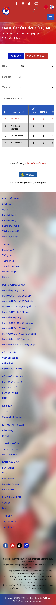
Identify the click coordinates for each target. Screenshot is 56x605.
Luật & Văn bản (11, 497)
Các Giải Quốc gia (10, 358)
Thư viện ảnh (8, 527)
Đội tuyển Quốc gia (13, 285)
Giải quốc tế (7, 363)
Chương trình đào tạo (12, 417)
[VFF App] (36, 4)
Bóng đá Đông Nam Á (12, 382)
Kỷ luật (5, 436)
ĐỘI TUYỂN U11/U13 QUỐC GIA (16, 296)
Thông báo (7, 38)
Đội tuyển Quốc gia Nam (13, 290)
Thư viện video (9, 521)
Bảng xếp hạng (34, 33)
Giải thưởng (7, 430)
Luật (4, 508)
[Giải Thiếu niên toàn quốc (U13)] (3, 33)
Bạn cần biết (8, 468)
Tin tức (9, 33)
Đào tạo (7, 406)
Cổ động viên (8, 479)
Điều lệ (17, 38)
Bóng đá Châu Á (9, 387)
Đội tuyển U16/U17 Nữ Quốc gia (17, 328)
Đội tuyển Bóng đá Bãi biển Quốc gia (19, 344)
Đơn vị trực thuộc (10, 237)
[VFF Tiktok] (29, 4)
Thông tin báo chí (10, 449)
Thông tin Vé (8, 261)
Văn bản (6, 503)
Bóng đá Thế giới (10, 393)
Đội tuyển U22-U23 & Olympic (15, 312)
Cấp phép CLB (8, 277)
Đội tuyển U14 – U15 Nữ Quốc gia (17, 323)
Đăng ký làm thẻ (9, 454)
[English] (52, 7)
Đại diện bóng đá (10, 271)
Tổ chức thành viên (11, 231)
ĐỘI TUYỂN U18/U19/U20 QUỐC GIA (19, 307)
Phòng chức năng (10, 226)
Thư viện (7, 516)
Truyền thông (11, 443)
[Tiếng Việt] (46, 7)
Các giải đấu (9, 352)
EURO (5, 398)
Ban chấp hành (9, 215)
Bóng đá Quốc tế (12, 376)
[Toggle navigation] (50, 17)
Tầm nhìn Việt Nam (11, 266)
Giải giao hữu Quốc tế (12, 369)
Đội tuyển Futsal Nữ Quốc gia (15, 339)
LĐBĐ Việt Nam (10, 198)
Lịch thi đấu (19, 33)
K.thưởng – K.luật (13, 425)
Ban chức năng (9, 220)
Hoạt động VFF (9, 250)
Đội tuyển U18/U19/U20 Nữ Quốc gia (19, 334)
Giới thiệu (6, 204)
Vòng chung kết (36, 56)
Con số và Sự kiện (10, 484)
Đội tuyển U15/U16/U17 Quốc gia (17, 301)
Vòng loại (16, 56)
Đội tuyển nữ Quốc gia (12, 317)
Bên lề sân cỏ (10, 462)
